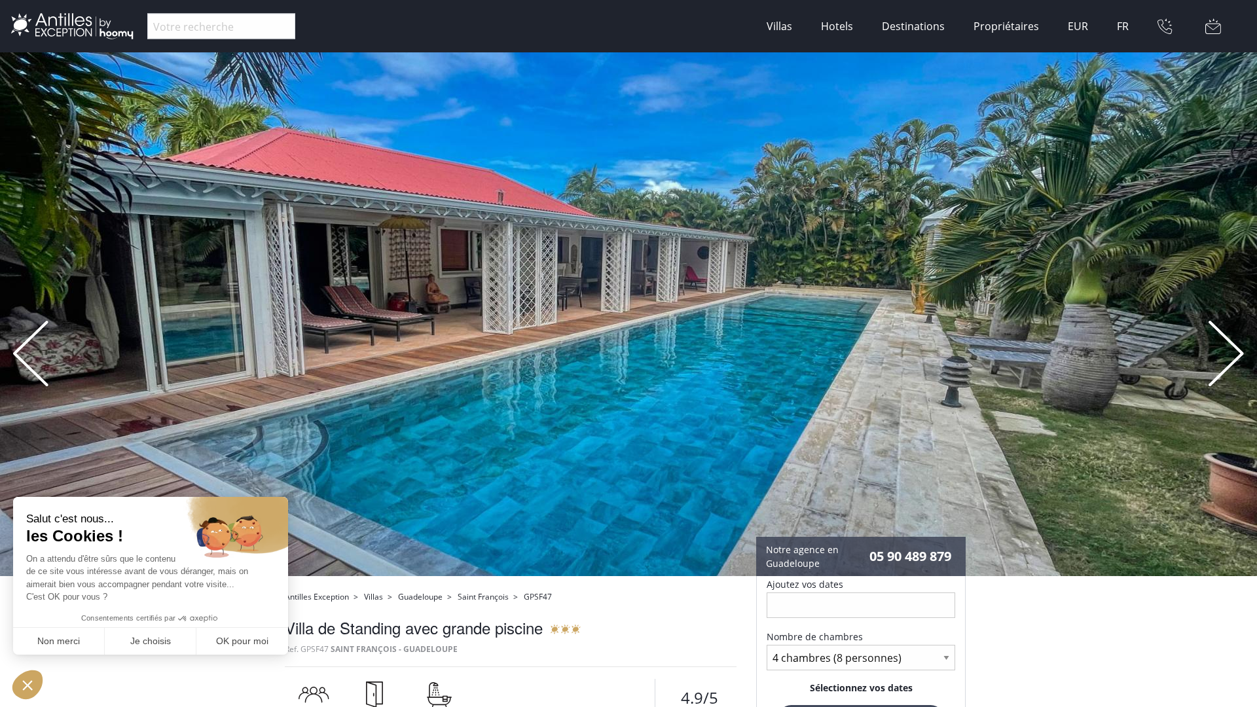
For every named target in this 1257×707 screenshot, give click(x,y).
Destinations (913, 26)
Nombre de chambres (815, 636)
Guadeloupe (420, 596)
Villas (779, 26)
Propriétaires (1006, 26)
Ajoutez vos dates (805, 584)
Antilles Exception (317, 596)
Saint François (483, 596)
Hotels (837, 26)
